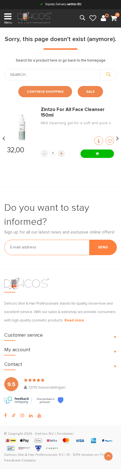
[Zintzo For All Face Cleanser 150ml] (21, 127)
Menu (8, 22)
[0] (114, 18)
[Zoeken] (108, 74)
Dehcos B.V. (44, 434)
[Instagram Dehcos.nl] (22, 415)
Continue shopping (45, 92)
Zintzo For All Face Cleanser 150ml (73, 112)
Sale (90, 92)
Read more (74, 320)
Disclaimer (65, 434)
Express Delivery (62, 4)
